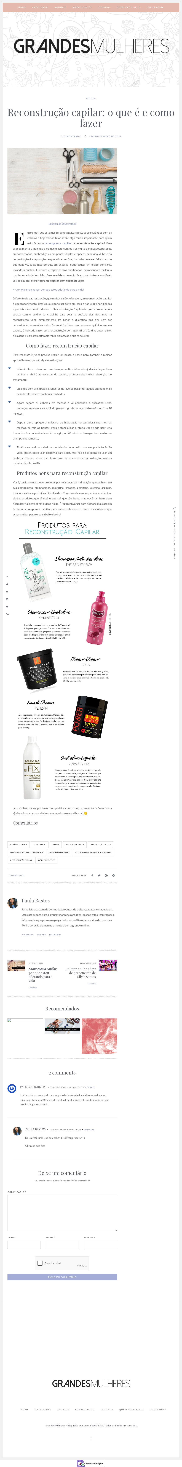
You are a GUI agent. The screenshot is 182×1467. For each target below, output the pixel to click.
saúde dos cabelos (46, 860)
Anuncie (60, 7)
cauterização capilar (100, 845)
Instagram (55, 934)
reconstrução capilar (21, 860)
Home (22, 7)
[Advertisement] (91, 1331)
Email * (50, 1237)
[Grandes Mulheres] (91, 46)
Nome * (11, 1237)
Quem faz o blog (128, 7)
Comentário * (16, 1192)
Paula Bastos (36, 900)
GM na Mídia (155, 7)
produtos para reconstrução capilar (93, 852)
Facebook (27, 934)
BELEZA (91, 98)
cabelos (55, 845)
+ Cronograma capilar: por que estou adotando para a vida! (48, 289)
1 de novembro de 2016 (105, 136)
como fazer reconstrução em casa (27, 852)
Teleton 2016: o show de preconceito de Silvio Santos (81, 973)
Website (89, 1237)
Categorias (40, 7)
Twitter (41, 934)
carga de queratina (74, 845)
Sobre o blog (82, 7)
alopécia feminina (18, 845)
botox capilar (39, 845)
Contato (104, 7)
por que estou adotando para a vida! (43, 975)
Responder (90, 1087)
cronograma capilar (59, 852)
